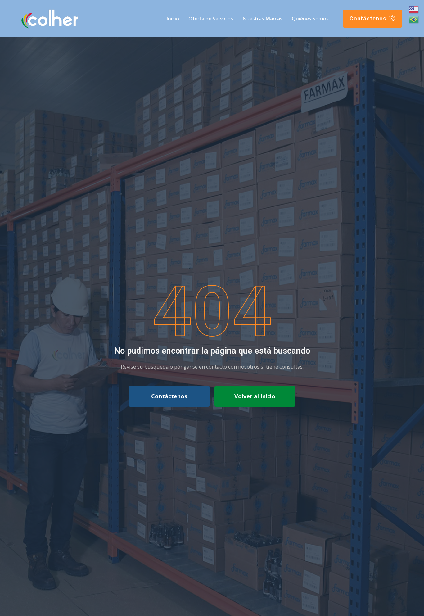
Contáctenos (169, 396)
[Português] (414, 20)
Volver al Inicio (254, 396)
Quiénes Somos (310, 18)
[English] (414, 10)
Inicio (172, 18)
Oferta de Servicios (210, 18)
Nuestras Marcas (262, 18)
